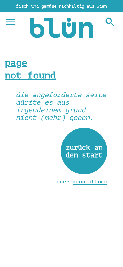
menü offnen (90, 181)
